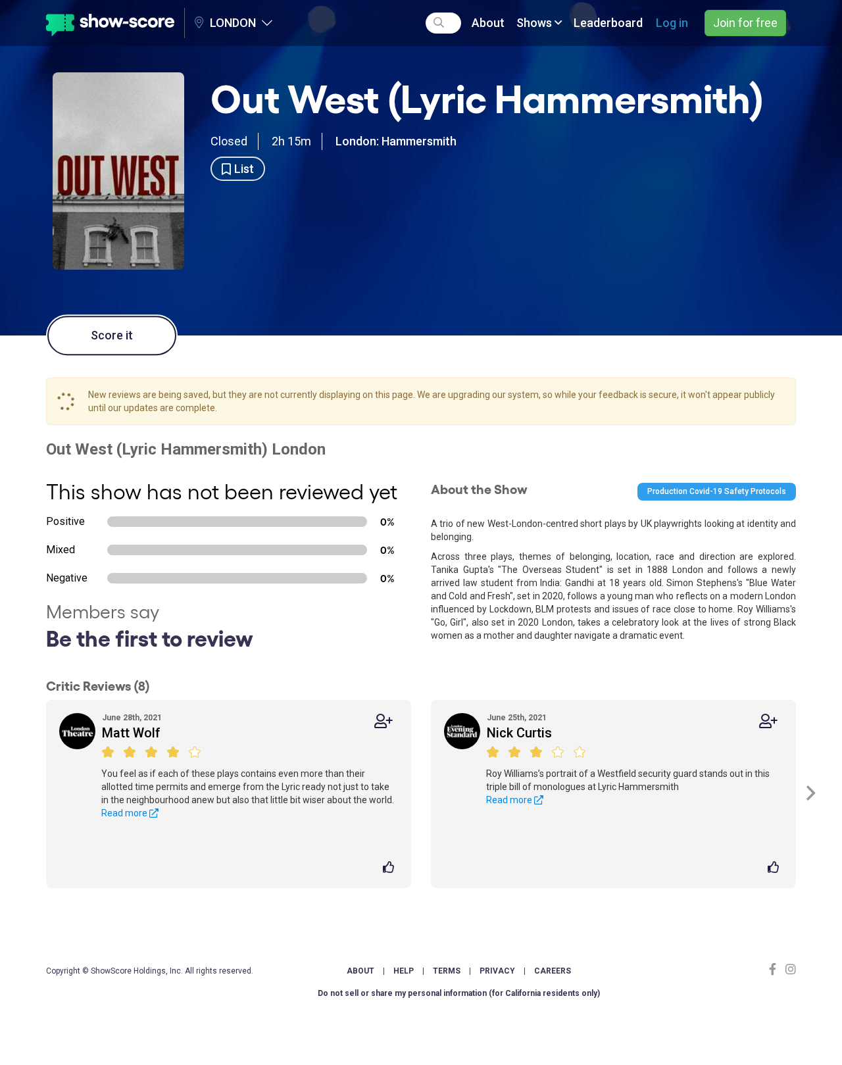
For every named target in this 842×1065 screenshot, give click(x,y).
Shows (535, 23)
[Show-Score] (110, 23)
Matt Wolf (131, 733)
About (488, 23)
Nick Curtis (519, 733)
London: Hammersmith (396, 141)
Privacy (497, 971)
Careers (552, 971)
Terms (446, 971)
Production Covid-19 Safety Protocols (716, 491)
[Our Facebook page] (775, 969)
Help (403, 971)
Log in (672, 23)
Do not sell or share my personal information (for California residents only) (459, 993)
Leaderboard (608, 23)
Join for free (745, 23)
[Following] (383, 721)
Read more (125, 813)
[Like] (390, 868)
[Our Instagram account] (789, 969)
